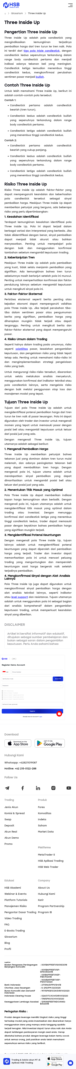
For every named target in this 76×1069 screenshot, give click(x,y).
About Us (44, 888)
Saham (42, 825)
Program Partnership (51, 906)
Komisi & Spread (14, 813)
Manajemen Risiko (15, 906)
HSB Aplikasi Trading (50, 861)
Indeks (42, 819)
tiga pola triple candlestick (42, 50)
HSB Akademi (12, 888)
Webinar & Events (15, 894)
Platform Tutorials (15, 900)
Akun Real (10, 831)
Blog (7, 943)
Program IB (45, 912)
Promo (8, 844)
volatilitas (21, 348)
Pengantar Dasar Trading (20, 912)
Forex (41, 807)
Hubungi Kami (46, 894)
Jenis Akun (11, 807)
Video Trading (13, 918)
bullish (40, 76)
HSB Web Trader (48, 867)
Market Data (46, 831)
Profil (7, 949)
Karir (41, 900)
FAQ (6, 924)
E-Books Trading (14, 930)
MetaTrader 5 (46, 855)
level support (19, 597)
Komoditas (44, 813)
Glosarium (17, 13)
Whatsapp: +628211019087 (20, 762)
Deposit (9, 825)
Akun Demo (11, 838)
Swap (7, 819)
